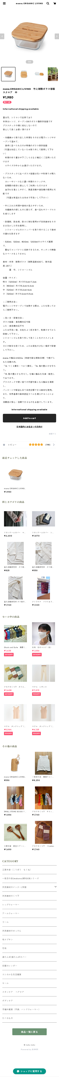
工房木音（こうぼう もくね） (17, 869)
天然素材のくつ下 (10, 896)
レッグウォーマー (10, 904)
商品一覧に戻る (29, 1031)
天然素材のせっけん (11, 931)
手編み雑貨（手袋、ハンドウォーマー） (21, 1009)
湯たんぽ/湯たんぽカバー (14, 957)
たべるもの (7, 1018)
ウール (5, 922)
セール (5, 983)
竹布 (4, 948)
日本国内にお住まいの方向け (29, 426)
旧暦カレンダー (9, 965)
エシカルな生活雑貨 (11, 974)
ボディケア (7, 1000)
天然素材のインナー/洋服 (14, 887)
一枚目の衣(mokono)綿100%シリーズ (20, 878)
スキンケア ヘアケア (13, 992)
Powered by (26, 1049)
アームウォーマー (10, 913)
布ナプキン (7, 939)
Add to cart (29, 418)
